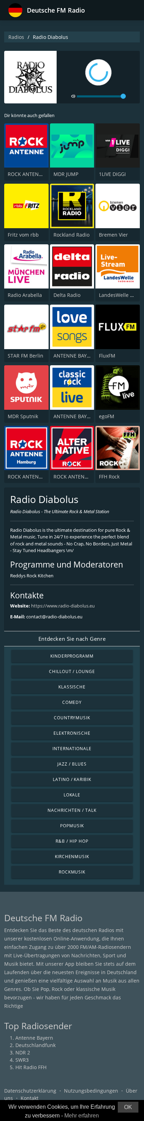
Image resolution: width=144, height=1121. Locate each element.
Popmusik (72, 826)
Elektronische (71, 733)
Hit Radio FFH (30, 1067)
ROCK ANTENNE (26, 174)
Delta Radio (66, 295)
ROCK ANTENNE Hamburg (38, 476)
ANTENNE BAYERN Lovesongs (87, 355)
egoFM (106, 416)
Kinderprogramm (72, 656)
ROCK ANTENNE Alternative (85, 476)
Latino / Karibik (72, 779)
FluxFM (107, 355)
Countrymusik (72, 718)
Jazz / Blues (72, 764)
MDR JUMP (65, 174)
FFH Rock (109, 476)
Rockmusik (72, 872)
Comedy (72, 702)
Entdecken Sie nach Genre (72, 638)
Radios (16, 37)
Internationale (72, 749)
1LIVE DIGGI (112, 174)
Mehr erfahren (81, 1116)
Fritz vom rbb (23, 234)
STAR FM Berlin (25, 355)
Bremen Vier (113, 234)
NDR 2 (22, 1052)
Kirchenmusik (72, 857)
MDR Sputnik (23, 416)
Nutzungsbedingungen (91, 1090)
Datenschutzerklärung (30, 1090)
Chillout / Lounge (72, 671)
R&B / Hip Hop (72, 841)
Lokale (72, 795)
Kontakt (29, 1098)
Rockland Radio (71, 234)
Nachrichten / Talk (72, 810)
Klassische (72, 687)
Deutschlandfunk (35, 1045)
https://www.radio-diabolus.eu (63, 606)
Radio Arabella (25, 295)
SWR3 (22, 1060)
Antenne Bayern (34, 1037)
